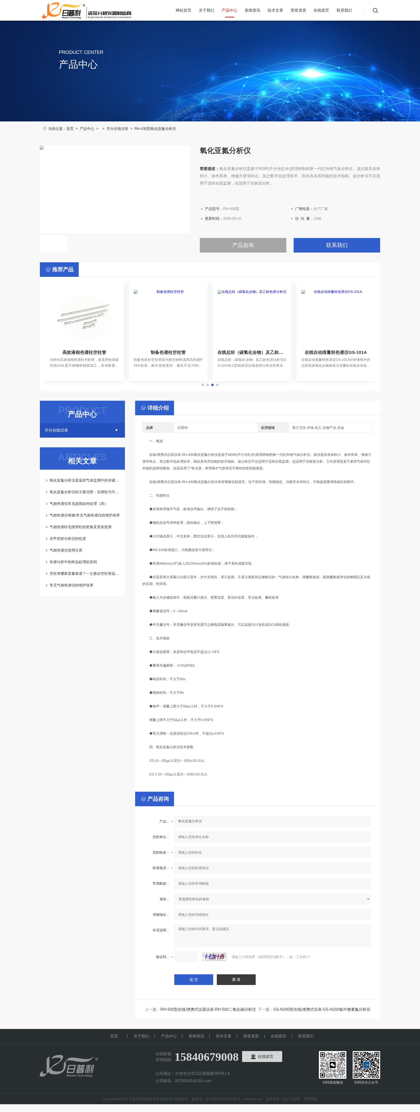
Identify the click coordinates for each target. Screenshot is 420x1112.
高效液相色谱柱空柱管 (84, 352)
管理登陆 (310, 1099)
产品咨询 (243, 245)
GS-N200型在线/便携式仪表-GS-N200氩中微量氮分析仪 (321, 1009)
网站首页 (183, 10)
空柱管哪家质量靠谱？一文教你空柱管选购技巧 (85, 573)
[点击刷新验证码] (214, 957)
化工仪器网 (291, 1099)
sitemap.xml (253, 1099)
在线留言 (321, 10)
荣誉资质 (298, 10)
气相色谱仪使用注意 (66, 550)
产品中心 (229, 10)
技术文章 (275, 10)
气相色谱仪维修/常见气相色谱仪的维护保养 (85, 515)
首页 (70, 129)
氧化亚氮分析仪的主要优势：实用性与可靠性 (85, 492)
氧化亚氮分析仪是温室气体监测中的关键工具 (85, 480)
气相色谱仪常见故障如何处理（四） (79, 503)
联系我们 (344, 10)
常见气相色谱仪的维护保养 (71, 585)
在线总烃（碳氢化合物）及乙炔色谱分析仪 (252, 352)
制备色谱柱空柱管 (168, 352)
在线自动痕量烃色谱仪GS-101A (336, 352)
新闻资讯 (252, 10)
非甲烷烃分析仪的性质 (68, 538)
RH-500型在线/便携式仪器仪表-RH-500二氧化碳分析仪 (208, 1009)
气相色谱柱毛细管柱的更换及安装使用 (81, 527)
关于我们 (206, 10)
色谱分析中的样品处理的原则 (73, 562)
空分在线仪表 (117, 129)
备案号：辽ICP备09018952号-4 (216, 1099)
